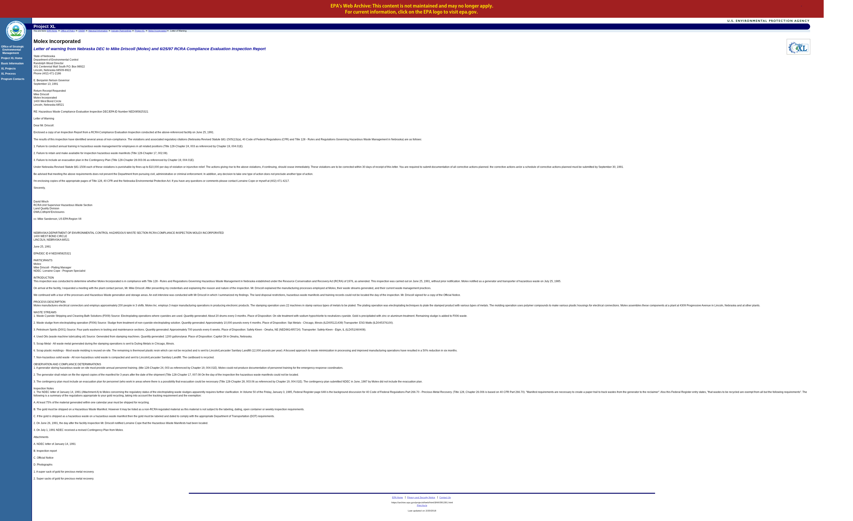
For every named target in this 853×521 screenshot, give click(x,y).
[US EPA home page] (16, 43)
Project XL (140, 31)
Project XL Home (12, 58)
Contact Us (445, 497)
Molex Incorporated (157, 31)
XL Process (9, 73)
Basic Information (13, 63)
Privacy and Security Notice (421, 497)
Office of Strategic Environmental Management (13, 50)
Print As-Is (422, 505)
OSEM (81, 31)
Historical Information (98, 31)
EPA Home (52, 31)
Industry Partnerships (121, 31)
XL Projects (9, 68)
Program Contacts (13, 79)
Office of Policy (68, 31)
